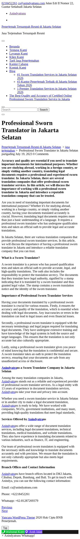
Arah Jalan (35, 531)
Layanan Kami (18, 53)
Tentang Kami (18, 50)
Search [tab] (44, 109)
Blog (12, 71)
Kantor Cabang (18, 64)
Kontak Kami (17, 67)
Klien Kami (16, 57)
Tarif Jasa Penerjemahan (24, 60)
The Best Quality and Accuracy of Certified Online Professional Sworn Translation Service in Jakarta (40, 97)
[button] (18, 535)
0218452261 (9, 3)
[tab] (3, 41)
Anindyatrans (17, 13)
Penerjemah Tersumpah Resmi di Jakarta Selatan (31, 26)
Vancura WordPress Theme (18, 517)
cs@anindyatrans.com (31, 3)
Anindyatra (8, 381)
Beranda (14, 46)
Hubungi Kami (15, 531)
